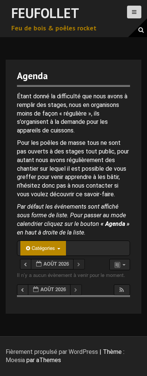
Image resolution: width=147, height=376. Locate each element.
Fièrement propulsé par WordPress (52, 351)
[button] (121, 290)
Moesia (15, 360)
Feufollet (45, 13)
